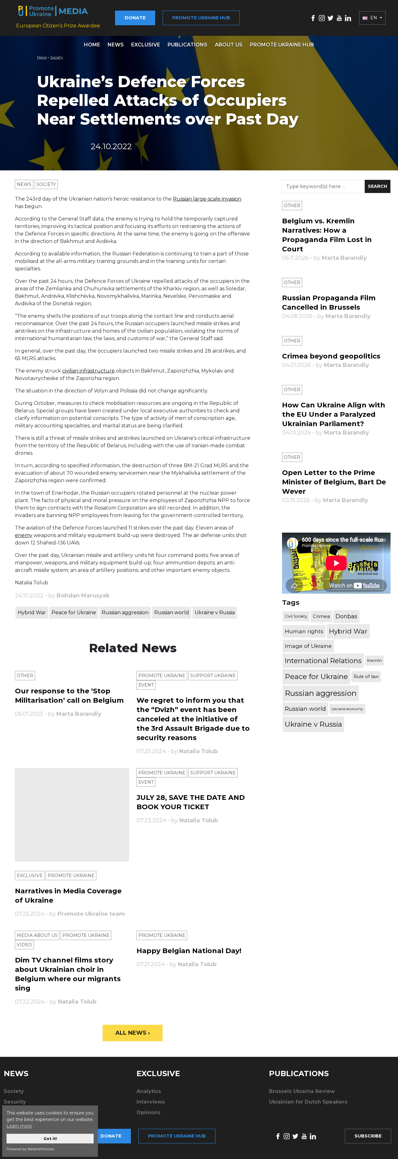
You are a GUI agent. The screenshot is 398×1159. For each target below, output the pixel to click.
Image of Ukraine (308, 646)
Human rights (304, 631)
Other (25, 675)
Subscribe (368, 1136)
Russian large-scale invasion (207, 199)
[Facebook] (313, 18)
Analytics (149, 1091)
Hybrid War (32, 612)
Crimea (321, 616)
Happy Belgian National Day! (189, 951)
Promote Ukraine (161, 675)
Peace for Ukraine (74, 612)
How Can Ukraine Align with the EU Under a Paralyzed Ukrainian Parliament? (333, 414)
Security (15, 1102)
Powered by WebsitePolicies (30, 1149)
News (116, 45)
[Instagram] (322, 18)
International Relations (323, 661)
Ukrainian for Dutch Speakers (308, 1102)
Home (92, 45)
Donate (135, 18)
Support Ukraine (213, 675)
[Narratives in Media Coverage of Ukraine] (72, 815)
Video (24, 945)
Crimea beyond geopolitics (331, 356)
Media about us (37, 935)
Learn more (19, 1126)
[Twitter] (330, 18)
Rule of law (366, 676)
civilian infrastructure (88, 371)
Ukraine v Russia (215, 612)
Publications (187, 45)
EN (373, 18)
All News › (132, 1032)
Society (56, 57)
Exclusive (145, 45)
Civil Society (296, 616)
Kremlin (374, 660)
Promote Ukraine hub (201, 18)
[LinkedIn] (348, 18)
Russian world (171, 612)
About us (229, 45)
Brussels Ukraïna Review (302, 1091)
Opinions (148, 1112)
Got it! (50, 1138)
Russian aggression (125, 612)
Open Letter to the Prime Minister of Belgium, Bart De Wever (334, 482)
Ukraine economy (347, 708)
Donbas (346, 616)
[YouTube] (339, 18)
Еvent (146, 685)
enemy (23, 535)
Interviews (151, 1102)
